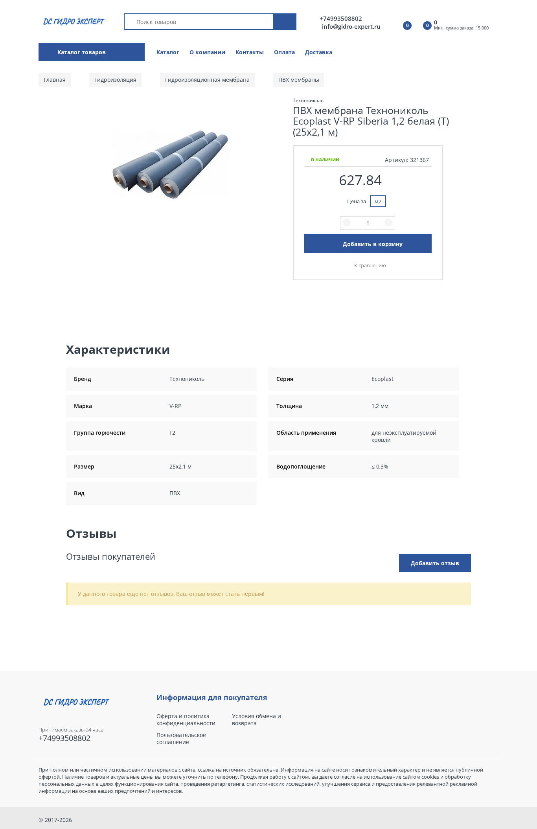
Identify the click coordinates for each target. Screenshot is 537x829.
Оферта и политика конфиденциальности (185, 720)
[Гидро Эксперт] (73, 21)
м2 (378, 201)
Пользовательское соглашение (181, 739)
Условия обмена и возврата (256, 720)
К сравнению (370, 265)
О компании (207, 52)
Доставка (318, 52)
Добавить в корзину (373, 244)
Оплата (284, 52)
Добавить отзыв (435, 563)
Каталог (167, 52)
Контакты (249, 52)
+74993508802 (341, 18)
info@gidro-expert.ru (351, 26)
